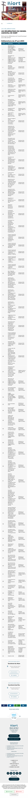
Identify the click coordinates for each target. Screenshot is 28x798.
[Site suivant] (19, 716)
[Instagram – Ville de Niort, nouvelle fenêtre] (17, 773)
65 (3, 599)
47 (3, 434)
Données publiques (14, 766)
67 (3, 612)
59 (3, 557)
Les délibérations (9, 23)
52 (3, 497)
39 (3, 371)
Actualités (14, 765)
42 (3, 397)
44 (3, 410)
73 (3, 656)
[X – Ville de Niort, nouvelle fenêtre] (11, 773)
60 (3, 565)
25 (3, 237)
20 (3, 192)
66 (3, 605)
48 (3, 442)
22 (3, 206)
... (4, 23)
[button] (4, 705)
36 (3, 335)
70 (3, 634)
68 (3, 619)
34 (3, 317)
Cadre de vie (14, 760)
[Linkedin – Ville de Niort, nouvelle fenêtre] (20, 773)
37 (3, 343)
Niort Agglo (14, 717)
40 (3, 382)
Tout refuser (20, 791)
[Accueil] (1, 23)
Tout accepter (10, 791)
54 (3, 523)
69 (3, 627)
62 (3, 581)
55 (3, 531)
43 (3, 404)
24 (3, 226)
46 (3, 428)
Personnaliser (14, 794)
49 (3, 452)
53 (3, 512)
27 (3, 252)
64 (3, 593)
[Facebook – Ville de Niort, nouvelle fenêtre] (8, 773)
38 (3, 356)
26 (3, 245)
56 (3, 538)
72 (3, 649)
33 (3, 307)
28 (3, 259)
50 (3, 466)
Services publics (14, 763)
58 (3, 550)
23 (3, 214)
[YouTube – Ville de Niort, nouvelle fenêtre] (14, 773)
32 (3, 294)
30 (3, 273)
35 (3, 326)
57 (3, 545)
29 (3, 266)
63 (3, 586)
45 (3, 420)
